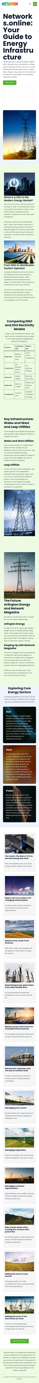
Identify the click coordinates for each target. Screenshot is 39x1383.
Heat (9, 749)
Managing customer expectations (14, 1187)
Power (9, 790)
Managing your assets (15, 1108)
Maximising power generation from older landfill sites (19, 986)
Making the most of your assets (16, 1275)
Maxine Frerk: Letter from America (17, 941)
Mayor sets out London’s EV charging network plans (18, 899)
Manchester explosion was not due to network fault (18, 1069)
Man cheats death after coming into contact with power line (17, 1229)
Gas (8, 711)
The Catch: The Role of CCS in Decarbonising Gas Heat (19, 857)
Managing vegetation (15, 1150)
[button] (30, 4)
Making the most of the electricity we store (16, 1317)
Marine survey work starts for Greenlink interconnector (19, 1027)
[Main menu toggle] (35, 4)
